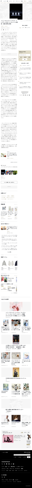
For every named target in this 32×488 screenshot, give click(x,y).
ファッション (24, 65)
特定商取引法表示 (19, 481)
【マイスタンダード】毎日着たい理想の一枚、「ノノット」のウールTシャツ (25, 78)
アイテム (6, 479)
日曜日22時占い (13, 466)
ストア (9, 466)
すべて (20, 27)
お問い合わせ (25, 470)
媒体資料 (10, 470)
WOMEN (25, 57)
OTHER (29, 57)
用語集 (22, 468)
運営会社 (13, 470)
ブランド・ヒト (12, 468)
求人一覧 (7, 275)
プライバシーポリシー (20, 470)
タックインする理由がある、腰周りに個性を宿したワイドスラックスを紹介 (25, 87)
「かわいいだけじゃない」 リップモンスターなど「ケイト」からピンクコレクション (19, 436)
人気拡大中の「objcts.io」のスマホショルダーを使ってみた (25, 83)
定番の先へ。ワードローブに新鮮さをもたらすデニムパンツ (25, 74)
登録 (24, 59)
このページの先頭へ (5, 452)
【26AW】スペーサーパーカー (4, 268)
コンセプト (16, 479)
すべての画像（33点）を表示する (9, 182)
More (25, 1)
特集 (25, 27)
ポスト (8, 468)
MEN (21, 57)
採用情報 (7, 470)
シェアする (7, 29)
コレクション (4, 468)
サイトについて (3, 470)
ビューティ (28, 27)
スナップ (22, 466)
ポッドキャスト (17, 468)
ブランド (3, 479)
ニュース (23, 27)
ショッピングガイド (4, 481)
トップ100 (18, 466)
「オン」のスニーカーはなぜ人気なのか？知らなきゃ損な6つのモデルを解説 (25, 69)
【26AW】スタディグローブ (10, 268)
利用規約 (16, 470)
